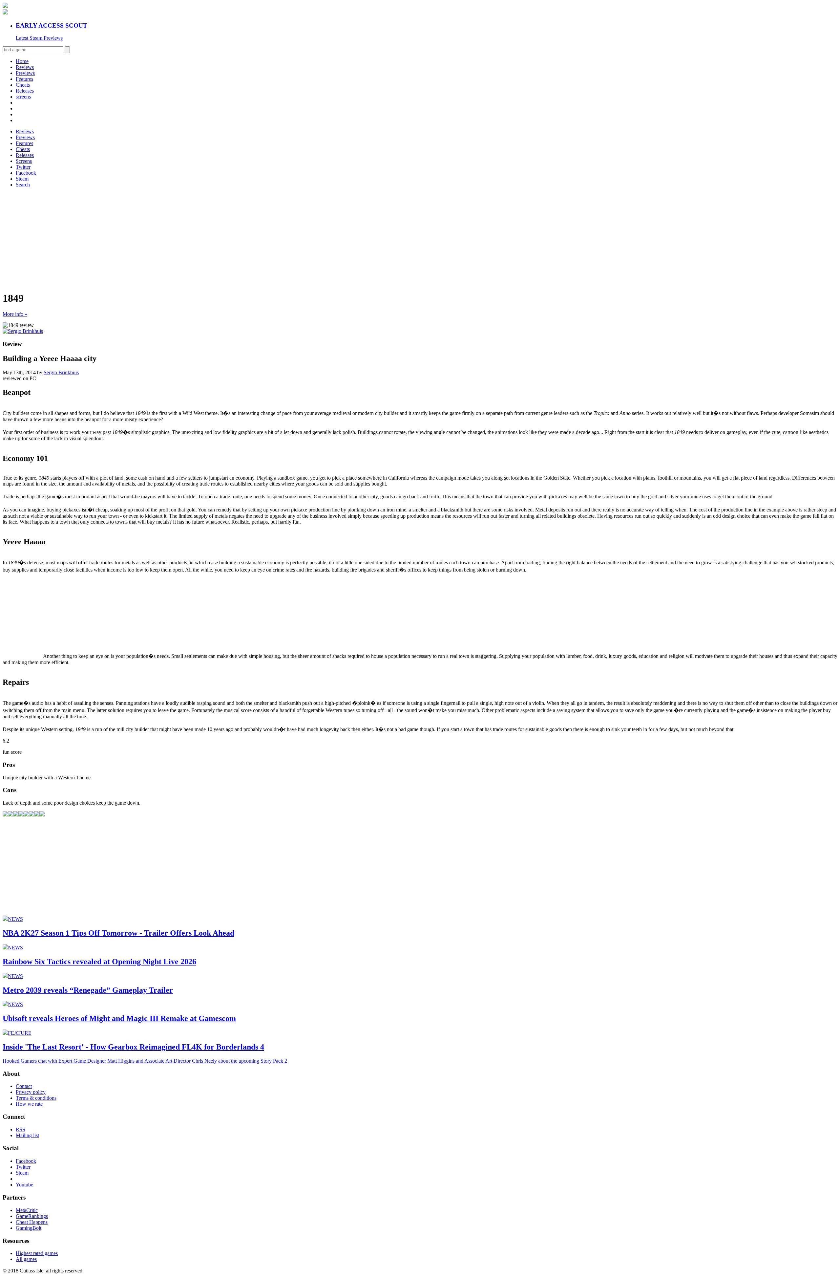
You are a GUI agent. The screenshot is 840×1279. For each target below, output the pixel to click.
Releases (25, 91)
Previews (25, 73)
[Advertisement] (199, 239)
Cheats (23, 85)
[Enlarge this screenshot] (5, 814)
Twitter (23, 167)
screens (23, 96)
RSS (20, 1129)
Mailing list (27, 1135)
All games (26, 1259)
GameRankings (32, 1216)
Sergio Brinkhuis (61, 372)
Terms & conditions (36, 1098)
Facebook (26, 173)
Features (24, 79)
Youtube (24, 1184)
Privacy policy (31, 1092)
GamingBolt (28, 1228)
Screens (24, 161)
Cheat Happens (32, 1222)
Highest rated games (37, 1253)
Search (23, 184)
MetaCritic (27, 1210)
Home (22, 61)
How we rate (29, 1104)
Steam (22, 179)
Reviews (25, 67)
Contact (24, 1086)
